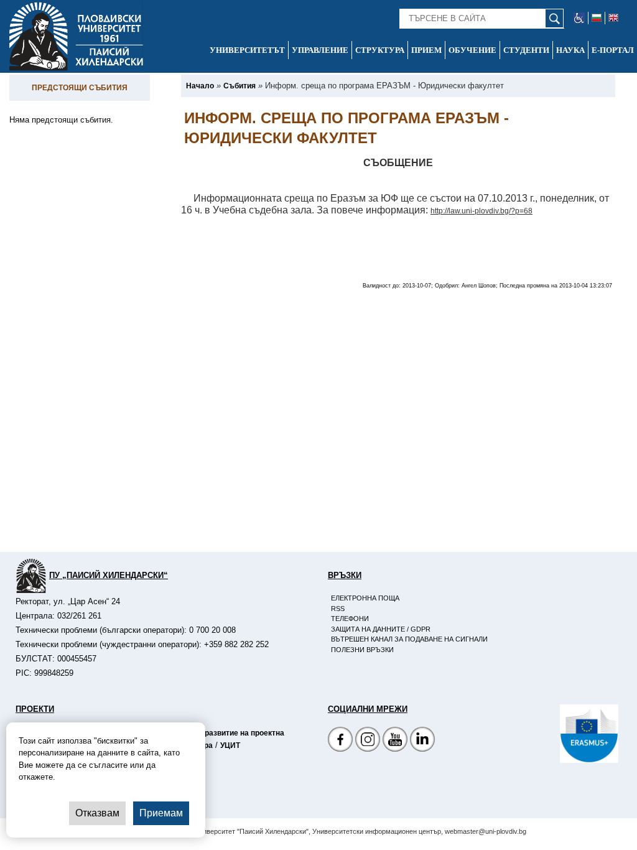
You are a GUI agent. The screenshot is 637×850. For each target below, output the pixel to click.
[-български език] (596, 18)
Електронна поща (365, 598)
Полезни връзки (362, 649)
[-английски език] (613, 18)
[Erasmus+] (559, 733)
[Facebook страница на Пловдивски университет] (340, 741)
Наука (570, 50)
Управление (320, 50)
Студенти (526, 50)
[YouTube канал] (395, 741)
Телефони (350, 618)
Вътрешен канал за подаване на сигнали (409, 639)
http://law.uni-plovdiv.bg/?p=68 (481, 211)
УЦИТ (230, 745)
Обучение (472, 50)
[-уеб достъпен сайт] (579, 18)
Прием (426, 50)
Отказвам (97, 813)
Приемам (161, 813)
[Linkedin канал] (422, 741)
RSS (338, 608)
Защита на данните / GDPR (380, 629)
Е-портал (613, 50)
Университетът (247, 50)
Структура (379, 50)
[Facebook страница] (367, 741)
